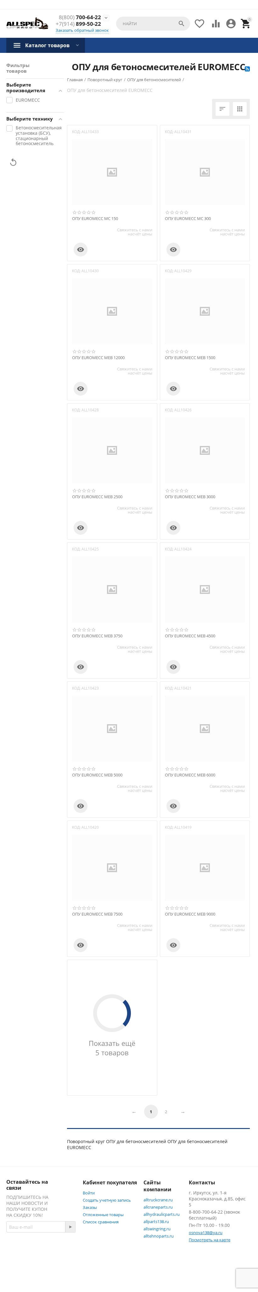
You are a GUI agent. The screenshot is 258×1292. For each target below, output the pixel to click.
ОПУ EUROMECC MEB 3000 (190, 496)
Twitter (27, 1278)
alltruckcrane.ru (158, 1200)
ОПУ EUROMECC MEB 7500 (97, 914)
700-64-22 (80, 17)
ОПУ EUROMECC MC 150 (95, 218)
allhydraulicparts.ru (161, 1214)
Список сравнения (101, 1222)
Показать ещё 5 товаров (112, 1047)
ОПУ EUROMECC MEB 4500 (190, 636)
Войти (89, 1193)
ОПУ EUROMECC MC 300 (188, 218)
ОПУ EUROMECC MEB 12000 (98, 357)
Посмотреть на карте (209, 1240)
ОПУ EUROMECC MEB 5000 (97, 775)
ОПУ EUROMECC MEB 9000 (190, 914)
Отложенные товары (103, 1214)
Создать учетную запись (107, 1200)
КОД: (76, 131)
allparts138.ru (156, 1221)
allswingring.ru (157, 1229)
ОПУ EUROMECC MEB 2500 (97, 496)
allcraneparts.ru (158, 1207)
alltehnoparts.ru (158, 1236)
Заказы (90, 1207)
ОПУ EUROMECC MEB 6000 (190, 775)
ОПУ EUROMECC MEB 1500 (190, 357)
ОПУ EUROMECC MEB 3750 (97, 636)
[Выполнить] (70, 1226)
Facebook (29, 1263)
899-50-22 (78, 24)
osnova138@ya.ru (205, 1232)
